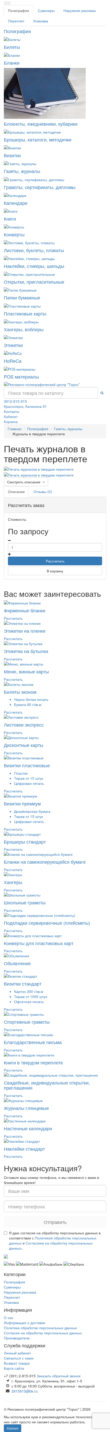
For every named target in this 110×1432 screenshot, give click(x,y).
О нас (9, 1317)
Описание (16, 491)
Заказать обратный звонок (59, 1375)
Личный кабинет (17, 1352)
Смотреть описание (24, 481)
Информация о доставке (24, 1322)
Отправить (55, 1222)
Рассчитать (55, 560)
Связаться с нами (19, 1358)
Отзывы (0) (43, 491)
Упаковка (40, 20)
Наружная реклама (79, 10)
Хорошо (12, 1428)
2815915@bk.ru (25, 1391)
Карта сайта (14, 1368)
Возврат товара (17, 1363)
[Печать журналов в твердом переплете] (39, 468)
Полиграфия (18, 10)
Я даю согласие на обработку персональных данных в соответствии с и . (55, 1240)
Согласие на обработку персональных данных (43, 1332)
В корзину (55, 570)
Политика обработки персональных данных (40, 1327)
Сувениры (46, 10)
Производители (17, 1337)
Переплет (16, 20)
